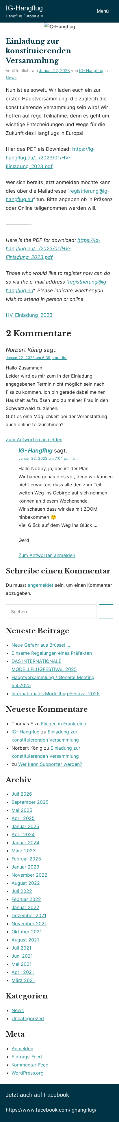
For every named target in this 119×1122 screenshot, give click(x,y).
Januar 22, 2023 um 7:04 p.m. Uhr (48, 458)
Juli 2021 (21, 948)
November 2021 (29, 923)
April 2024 (23, 834)
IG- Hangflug (91, 70)
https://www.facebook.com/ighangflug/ (51, 1110)
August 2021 (25, 940)
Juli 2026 (22, 794)
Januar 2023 (25, 867)
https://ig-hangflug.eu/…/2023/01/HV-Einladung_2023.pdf (50, 157)
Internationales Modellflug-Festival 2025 (56, 693)
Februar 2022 (26, 899)
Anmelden (22, 1048)
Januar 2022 (25, 907)
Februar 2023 (26, 859)
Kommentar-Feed (30, 1065)
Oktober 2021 (27, 932)
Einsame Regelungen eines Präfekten (52, 653)
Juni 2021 (22, 956)
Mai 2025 (22, 810)
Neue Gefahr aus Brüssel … (41, 645)
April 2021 (23, 972)
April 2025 (23, 818)
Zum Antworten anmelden (34, 439)
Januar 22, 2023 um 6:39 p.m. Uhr (36, 358)
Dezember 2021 (29, 915)
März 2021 (23, 980)
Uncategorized (28, 1018)
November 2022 (29, 875)
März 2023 (24, 851)
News (11, 77)
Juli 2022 (22, 891)
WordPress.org (28, 1073)
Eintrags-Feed (27, 1057)
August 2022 (26, 883)
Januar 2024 (25, 842)
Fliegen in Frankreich (63, 723)
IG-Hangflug (24, 8)
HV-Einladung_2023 (29, 315)
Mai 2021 (21, 964)
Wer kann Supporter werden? (50, 764)
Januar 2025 (25, 826)
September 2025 (30, 802)
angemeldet (40, 585)
